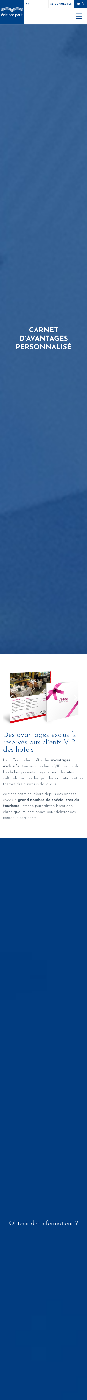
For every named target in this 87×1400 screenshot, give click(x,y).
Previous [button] (11, 697)
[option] (43, 697)
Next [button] (76, 697)
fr (28, 4)
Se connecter (61, 4)
